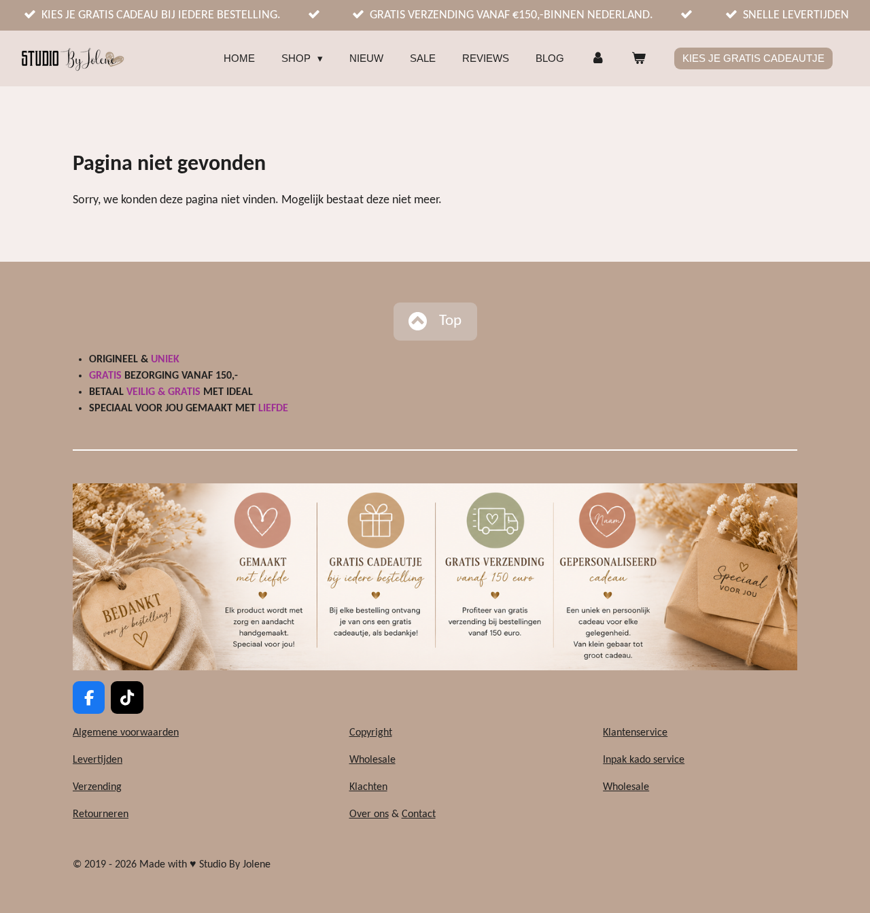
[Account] (597, 59)
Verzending (97, 787)
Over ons (369, 814)
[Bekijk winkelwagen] (638, 59)
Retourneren (100, 814)
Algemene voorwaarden (126, 732)
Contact (419, 814)
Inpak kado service (643, 760)
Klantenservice (635, 732)
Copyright (370, 732)
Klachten (368, 787)
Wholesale (372, 760)
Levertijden (97, 760)
